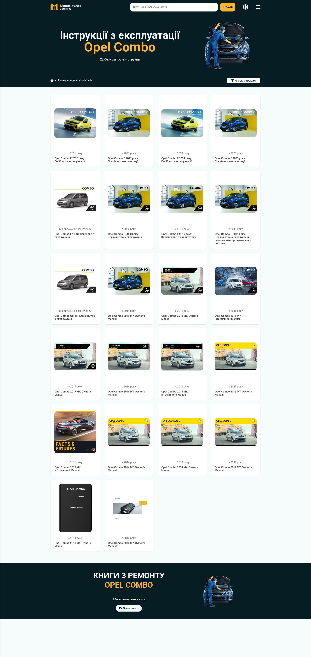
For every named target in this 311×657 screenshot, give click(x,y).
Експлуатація (66, 80)
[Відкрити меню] (258, 7)
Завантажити (131, 608)
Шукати (228, 7)
